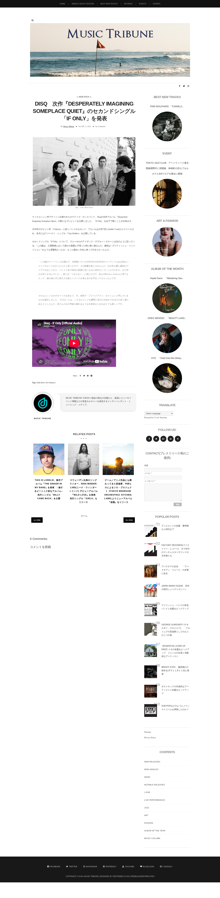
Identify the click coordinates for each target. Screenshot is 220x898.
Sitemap (147, 732)
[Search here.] (32, 20)
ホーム (84, 515)
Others (156, 4)
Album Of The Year (154, 831)
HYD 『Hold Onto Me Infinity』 (167, 358)
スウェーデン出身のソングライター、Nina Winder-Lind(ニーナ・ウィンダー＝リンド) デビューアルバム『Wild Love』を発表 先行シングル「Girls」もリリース (83, 491)
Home (62, 4)
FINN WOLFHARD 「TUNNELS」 (167, 106)
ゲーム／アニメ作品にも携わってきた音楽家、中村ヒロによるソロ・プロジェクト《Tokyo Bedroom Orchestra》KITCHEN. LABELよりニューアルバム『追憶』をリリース (118, 491)
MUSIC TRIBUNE (91, 876)
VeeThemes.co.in (121, 876)
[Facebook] (149, 439)
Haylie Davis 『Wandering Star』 (167, 278)
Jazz (146, 808)
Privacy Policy (150, 737)
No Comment (100, 126)
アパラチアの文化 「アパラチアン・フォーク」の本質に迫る (175, 570)
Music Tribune (68, 126)
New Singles (151, 769)
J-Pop (147, 792)
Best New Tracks (109, 4)
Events (142, 4)
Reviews (128, 4)
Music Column (152, 838)
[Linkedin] (171, 439)
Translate (163, 417)
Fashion (148, 823)
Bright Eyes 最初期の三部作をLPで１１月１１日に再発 (175, 670)
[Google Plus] (163, 439)
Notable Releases (154, 785)
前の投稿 (129, 520)
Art (146, 815)
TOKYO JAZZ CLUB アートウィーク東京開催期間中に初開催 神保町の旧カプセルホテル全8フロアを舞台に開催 (167, 168)
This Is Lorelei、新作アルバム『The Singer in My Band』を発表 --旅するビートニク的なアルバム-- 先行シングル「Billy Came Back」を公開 (48, 489)
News (147, 777)
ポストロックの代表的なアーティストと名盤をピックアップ (175, 690)
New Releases (50, 382)
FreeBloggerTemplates (142, 876)
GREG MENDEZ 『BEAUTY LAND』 (167, 318)
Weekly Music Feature (83, 4)
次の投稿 (37, 520)
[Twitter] (156, 439)
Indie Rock (84, 97)
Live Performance (154, 800)
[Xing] (178, 439)
